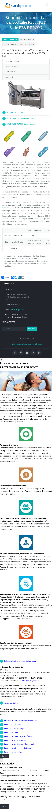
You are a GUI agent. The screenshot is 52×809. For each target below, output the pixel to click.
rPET (4, 208)
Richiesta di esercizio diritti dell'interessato (20, 720)
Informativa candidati (12, 724)
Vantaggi (9, 77)
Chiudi (4, 756)
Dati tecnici (10, 72)
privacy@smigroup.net (30, 680)
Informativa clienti (11, 732)
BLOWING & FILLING (15, 113)
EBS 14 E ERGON (27, 39)
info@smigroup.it (17, 309)
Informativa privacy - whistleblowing (18, 748)
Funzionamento (12, 66)
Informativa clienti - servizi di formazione (20, 736)
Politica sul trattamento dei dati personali (20, 661)
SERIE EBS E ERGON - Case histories (21, 124)
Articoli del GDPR (11, 703)
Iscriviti (31, 329)
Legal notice (37, 344)
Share (7, 277)
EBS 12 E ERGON (10, 39)
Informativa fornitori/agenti (15, 728)
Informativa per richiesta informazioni (19, 744)
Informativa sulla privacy (21, 344)
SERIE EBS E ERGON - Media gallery (21, 118)
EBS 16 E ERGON (10, 44)
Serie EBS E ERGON (13, 61)
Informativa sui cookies (13, 752)
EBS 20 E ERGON (27, 44)
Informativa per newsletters (15, 740)
